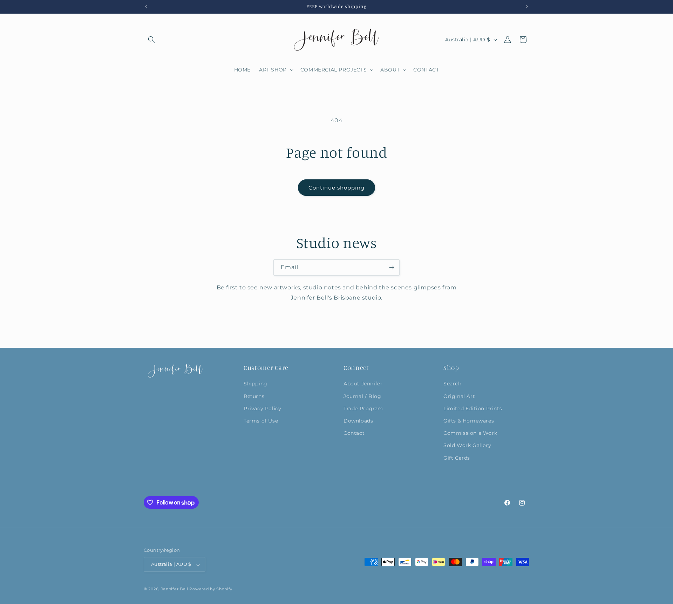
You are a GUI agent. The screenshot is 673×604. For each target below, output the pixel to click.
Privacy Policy (262, 408)
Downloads (358, 420)
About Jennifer (363, 383)
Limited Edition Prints (472, 408)
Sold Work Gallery (467, 445)
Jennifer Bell (174, 589)
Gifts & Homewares (468, 420)
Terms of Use (261, 420)
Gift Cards (456, 457)
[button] (151, 39)
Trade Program (363, 408)
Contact (354, 433)
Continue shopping (336, 187)
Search (452, 383)
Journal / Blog (362, 396)
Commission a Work (470, 433)
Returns (254, 396)
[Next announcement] (527, 6)
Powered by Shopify (210, 589)
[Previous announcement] (146, 6)
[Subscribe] (391, 267)
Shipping (255, 383)
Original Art (459, 396)
